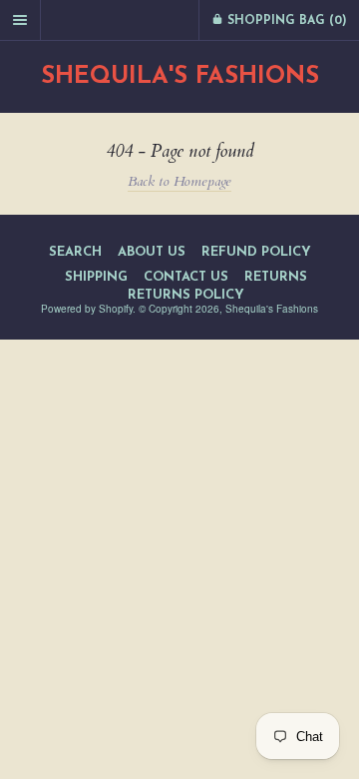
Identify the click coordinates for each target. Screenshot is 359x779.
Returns (275, 277)
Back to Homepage (179, 181)
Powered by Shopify (87, 309)
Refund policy (256, 252)
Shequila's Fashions (180, 77)
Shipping (96, 277)
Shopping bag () (285, 21)
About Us (151, 252)
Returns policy (186, 295)
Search (75, 252)
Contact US (186, 277)
